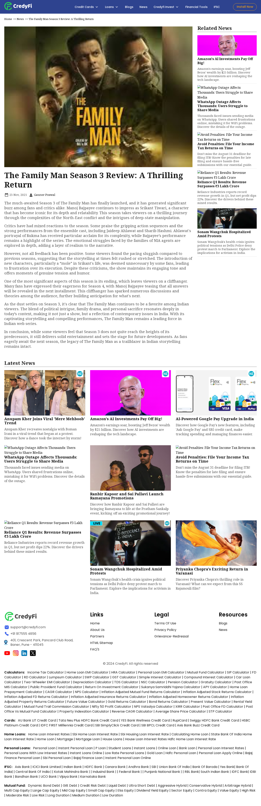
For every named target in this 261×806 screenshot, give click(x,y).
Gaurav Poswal (44, 195)
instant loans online (86, 753)
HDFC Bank (93, 766)
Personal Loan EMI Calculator (161, 672)
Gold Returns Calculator (127, 701)
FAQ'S (94, 649)
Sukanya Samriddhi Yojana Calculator (170, 687)
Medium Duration (86, 795)
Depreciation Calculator (92, 682)
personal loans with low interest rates (35, 753)
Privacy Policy (165, 629)
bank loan (187, 748)
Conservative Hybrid (205, 785)
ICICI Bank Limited (47, 766)
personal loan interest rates (221, 748)
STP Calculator (220, 711)
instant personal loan (76, 748)
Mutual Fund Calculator (205, 672)
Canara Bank (115, 766)
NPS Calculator (87, 692)
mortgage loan (88, 739)
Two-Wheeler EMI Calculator (47, 682)
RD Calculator (35, 677)
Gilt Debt (70, 785)
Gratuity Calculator (216, 682)
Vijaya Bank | (69, 776)
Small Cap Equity (101, 790)
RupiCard (180, 720)
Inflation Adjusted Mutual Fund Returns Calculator (140, 692)
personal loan (44, 748)
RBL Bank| (193, 771)
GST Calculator (124, 677)
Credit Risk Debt (93, 785)
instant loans (145, 748)
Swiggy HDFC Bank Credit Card (214, 720)
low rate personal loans (125, 753)
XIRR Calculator (187, 706)
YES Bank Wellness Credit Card (145, 720)
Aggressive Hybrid (172, 785)
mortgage (65, 739)
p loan (101, 748)
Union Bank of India (174, 766)
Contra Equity (206, 790)
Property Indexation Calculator (84, 711)
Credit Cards (85, 7)
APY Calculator (215, 687)
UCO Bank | (50, 776)
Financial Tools (196, 7)
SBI (154, 766)
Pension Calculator (183, 682)
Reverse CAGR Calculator (132, 711)
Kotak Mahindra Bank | (72, 771)
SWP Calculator (97, 677)
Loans (110, 7)
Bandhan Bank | (28, 776)
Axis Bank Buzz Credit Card (198, 725)
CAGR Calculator (58, 692)
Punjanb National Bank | (163, 771)
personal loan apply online (221, 753)
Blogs (129, 7)
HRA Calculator (123, 672)
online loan (167, 748)
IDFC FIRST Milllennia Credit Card (67, 725)
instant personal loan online (128, 758)
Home (8, 19)
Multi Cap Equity (17, 790)
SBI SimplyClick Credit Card (117, 725)
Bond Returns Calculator (168, 701)
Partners (97, 636)
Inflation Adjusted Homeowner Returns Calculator (188, 696)
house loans (113, 739)
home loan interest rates (49, 734)
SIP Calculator (238, 672)
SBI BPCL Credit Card (158, 725)
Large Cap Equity (45, 790)
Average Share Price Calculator (180, 711)
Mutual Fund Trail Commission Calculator (56, 706)
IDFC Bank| (241, 771)
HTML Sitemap (101, 642)
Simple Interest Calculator (160, 677)
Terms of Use (165, 623)
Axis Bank (23, 766)
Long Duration (58, 795)
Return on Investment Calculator (111, 687)
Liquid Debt (117, 785)
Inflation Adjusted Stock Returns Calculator (217, 692)
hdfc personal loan (181, 753)
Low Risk (38, 795)
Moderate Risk (17, 795)
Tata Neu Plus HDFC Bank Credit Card (88, 720)
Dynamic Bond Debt (44, 785)
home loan (45, 739)
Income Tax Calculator (45, 672)
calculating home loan (190, 734)
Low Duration (112, 795)
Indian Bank (73, 766)
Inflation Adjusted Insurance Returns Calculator (108, 696)
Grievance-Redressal (171, 636)
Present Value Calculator (211, 701)
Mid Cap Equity (73, 790)
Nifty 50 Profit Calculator (111, 706)
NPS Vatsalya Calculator (153, 706)
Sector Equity (182, 790)
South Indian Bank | (216, 771)
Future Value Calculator (86, 701)
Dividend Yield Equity (152, 790)
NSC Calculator (153, 682)
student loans (119, 748)
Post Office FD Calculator (223, 706)
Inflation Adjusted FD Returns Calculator (36, 696)
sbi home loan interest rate (95, 734)
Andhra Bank (138, 766)
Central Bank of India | (33, 771)
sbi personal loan (57, 758)
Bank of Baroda (204, 766)
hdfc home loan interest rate (192, 739)
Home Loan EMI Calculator (87, 672)
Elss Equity (125, 790)
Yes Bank (227, 766)
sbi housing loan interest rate (145, 734)
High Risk (248, 790)
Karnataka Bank (93, 776)
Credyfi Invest (164, 7)
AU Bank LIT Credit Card (37, 720)
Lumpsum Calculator (65, 677)
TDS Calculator (126, 682)
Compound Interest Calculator (208, 677)
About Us (97, 629)
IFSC (217, 7)
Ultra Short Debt (142, 785)
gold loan (155, 753)
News (143, 7)
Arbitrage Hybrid (238, 785)
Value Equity (229, 790)
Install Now (245, 7)
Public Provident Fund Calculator (56, 687)
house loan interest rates (146, 739)
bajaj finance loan (88, 758)
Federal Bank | (131, 771)
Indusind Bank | (105, 771)
